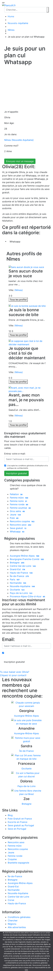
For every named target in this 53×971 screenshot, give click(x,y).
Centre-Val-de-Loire (23, 566)
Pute (14, 518)
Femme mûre (19, 497)
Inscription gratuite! (16, 473)
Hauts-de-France (21, 572)
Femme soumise (20, 507)
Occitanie (17, 589)
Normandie (18, 582)
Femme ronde (19, 504)
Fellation (16, 494)
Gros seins (17, 511)
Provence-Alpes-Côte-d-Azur (27, 596)
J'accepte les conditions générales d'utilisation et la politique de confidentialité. (27, 466)
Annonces (14, 15)
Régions (14, 19)
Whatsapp (15, 241)
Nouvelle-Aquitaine (22, 586)
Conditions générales (19, 917)
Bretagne (17, 562)
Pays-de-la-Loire (21, 593)
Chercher (14, 22)
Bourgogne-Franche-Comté (27, 559)
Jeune (15, 514)
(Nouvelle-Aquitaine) (23, 140)
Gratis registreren (17, 31)
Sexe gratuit (18, 528)
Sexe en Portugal (17, 828)
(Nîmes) (18, 290)
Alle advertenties (17, 927)
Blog (10, 815)
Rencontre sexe (20, 524)
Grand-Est (17, 569)
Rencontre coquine (22, 521)
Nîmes (7, 140)
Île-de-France (19, 576)
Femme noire (18, 501)
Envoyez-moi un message (20, 161)
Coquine (12, 859)
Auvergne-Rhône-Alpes (24, 555)
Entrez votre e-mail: (14, 453)
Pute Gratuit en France (20, 818)
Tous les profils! (18, 299)
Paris (15, 579)
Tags (14, 25)
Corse (11, 900)
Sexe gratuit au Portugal (21, 825)
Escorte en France (17, 822)
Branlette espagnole (18, 862)
